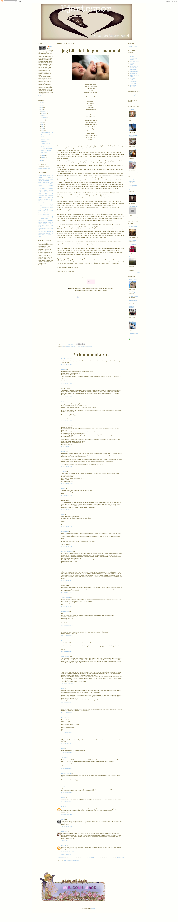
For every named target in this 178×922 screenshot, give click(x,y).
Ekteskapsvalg (133, 81)
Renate (63, 488)
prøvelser (41, 220)
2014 (41, 105)
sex (52, 222)
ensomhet (40, 184)
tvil (52, 231)
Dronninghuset (65, 611)
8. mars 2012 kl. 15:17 (66, 397)
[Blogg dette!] (79, 344)
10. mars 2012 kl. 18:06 (67, 651)
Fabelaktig (64, 640)
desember (44, 111)
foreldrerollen (68, 346)
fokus (51, 184)
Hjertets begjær (134, 73)
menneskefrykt (45, 207)
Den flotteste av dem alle (134, 58)
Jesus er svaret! (65, 597)
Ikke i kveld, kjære (134, 61)
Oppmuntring (43, 214)
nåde (44, 210)
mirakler (51, 207)
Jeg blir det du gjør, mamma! (46, 144)
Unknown (63, 845)
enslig (52, 182)
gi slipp (49, 192)
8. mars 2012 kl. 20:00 (66, 509)
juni (42, 124)
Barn (63, 346)
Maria (62, 402)
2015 (41, 103)
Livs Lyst (131, 109)
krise (52, 199)
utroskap (48, 233)
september (44, 117)
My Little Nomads (133, 296)
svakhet (47, 228)
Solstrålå (63, 471)
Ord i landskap (132, 257)
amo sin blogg (132, 244)
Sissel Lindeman (65, 358)
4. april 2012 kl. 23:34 (66, 752)
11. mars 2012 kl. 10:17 (67, 665)
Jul (52, 197)
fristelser (51, 190)
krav (50, 199)
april (42, 128)
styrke (43, 228)
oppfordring (43, 212)
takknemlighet (42, 230)
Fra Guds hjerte (133, 206)
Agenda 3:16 (50, 175)
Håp (40, 197)
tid (52, 229)
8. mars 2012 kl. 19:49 (66, 495)
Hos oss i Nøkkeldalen (67, 551)
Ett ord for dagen (133, 190)
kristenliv (40, 200)
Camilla (63, 797)
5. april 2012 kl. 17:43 (66, 782)
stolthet (40, 228)
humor (51, 195)
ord (44, 216)
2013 (41, 107)
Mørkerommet (132, 240)
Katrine (63, 451)
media (52, 203)
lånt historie (41, 203)
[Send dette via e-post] (77, 344)
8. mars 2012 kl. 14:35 (66, 364)
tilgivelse (40, 231)
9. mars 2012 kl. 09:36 (66, 565)
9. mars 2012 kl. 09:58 (66, 580)
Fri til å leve (44, 137)
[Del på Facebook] (82, 344)
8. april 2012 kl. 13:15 (66, 802)
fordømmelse (41, 187)
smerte (46, 226)
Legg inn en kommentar (65, 854)
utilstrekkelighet (41, 233)
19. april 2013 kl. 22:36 (67, 840)
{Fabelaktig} (132, 161)
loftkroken (64, 369)
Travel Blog (132, 292)
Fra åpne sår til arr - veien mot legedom (46, 147)
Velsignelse (89, 346)
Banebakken (64, 717)
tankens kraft (49, 229)
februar (43, 155)
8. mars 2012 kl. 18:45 (66, 483)
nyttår (39, 210)
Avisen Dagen (133, 94)
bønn (47, 179)
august (43, 120)
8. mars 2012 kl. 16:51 (66, 446)
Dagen (51, 179)
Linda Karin (64, 831)
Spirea (64, 344)
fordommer (50, 185)
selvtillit (49, 222)
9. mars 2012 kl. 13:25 (66, 592)
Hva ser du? (44, 152)
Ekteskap (46, 182)
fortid (39, 188)
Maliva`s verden (133, 279)
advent (40, 175)
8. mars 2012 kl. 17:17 (66, 466)
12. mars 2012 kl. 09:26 (67, 683)
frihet (45, 190)
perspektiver (83, 346)
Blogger (93, 908)
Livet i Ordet (132, 194)
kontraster (46, 199)
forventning (50, 188)
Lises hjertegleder (66, 425)
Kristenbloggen (133, 185)
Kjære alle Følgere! (46, 150)
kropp (44, 200)
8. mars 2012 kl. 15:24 (66, 420)
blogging (50, 177)
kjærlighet (40, 199)
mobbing (40, 208)
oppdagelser (50, 210)
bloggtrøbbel (41, 179)
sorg (52, 226)
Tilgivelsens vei (134, 71)
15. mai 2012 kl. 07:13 (66, 826)
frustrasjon (41, 192)
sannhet (40, 222)
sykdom (51, 228)
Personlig (78, 346)
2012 (41, 109)
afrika (44, 175)
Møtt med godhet (45, 135)
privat (52, 219)
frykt (45, 191)
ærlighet (50, 234)
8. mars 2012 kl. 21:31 (66, 546)
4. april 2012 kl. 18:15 (66, 743)
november (44, 113)
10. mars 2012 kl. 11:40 (67, 625)
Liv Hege (63, 707)
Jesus (49, 197)
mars (42, 130)
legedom (48, 200)
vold (46, 234)
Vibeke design (132, 149)
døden (39, 182)
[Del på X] (81, 344)
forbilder (40, 185)
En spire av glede (45, 139)
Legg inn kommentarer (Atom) (71, 860)
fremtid (40, 190)
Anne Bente (64, 757)
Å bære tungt (133, 83)
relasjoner (50, 220)
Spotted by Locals (133, 333)
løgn (52, 200)
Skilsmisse (41, 225)
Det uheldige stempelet (133, 86)
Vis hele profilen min (43, 96)
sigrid (62, 514)
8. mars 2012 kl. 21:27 (66, 526)
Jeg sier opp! (133, 69)
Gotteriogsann (65, 531)
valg (52, 233)
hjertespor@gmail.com (44, 168)
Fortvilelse (44, 188)
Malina (63, 748)
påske (45, 220)
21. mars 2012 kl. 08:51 (67, 712)
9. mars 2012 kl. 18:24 (66, 606)
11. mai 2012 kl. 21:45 (66, 814)
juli (42, 122)
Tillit (45, 231)
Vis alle (138, 172)
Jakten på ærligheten (132, 79)
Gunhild (63, 787)
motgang (45, 209)
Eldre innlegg (120, 857)
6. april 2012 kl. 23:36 (66, 792)
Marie (62, 688)
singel (39, 223)
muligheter (51, 208)
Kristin (63, 570)
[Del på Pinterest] (84, 344)
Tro (48, 231)
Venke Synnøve (65, 807)
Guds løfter (47, 195)
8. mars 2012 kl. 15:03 (66, 383)
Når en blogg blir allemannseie (134, 67)
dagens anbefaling (43, 180)
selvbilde (45, 222)
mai (42, 126)
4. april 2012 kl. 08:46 (66, 733)
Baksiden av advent (133, 64)
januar (43, 157)
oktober (43, 115)
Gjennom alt (44, 141)
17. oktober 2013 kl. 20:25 (67, 851)
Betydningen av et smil (47, 132)
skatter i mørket (48, 223)
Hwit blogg (131, 123)
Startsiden (91, 857)
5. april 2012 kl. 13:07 (66, 768)
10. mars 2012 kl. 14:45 (67, 635)
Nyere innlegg (61, 857)
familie (44, 184)
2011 (41, 160)
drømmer (51, 180)
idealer (44, 197)
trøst (50, 231)
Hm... (130, 269)
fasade (48, 184)
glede (45, 193)
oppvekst (73, 346)
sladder (47, 225)
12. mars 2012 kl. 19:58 (67, 702)
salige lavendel (65, 656)
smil (49, 226)
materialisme (47, 203)
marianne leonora (66, 773)
